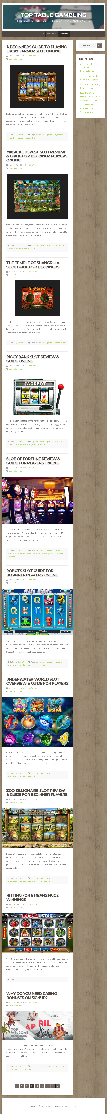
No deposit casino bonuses (46, 1066)
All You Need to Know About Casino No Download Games (89, 67)
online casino (20, 138)
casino (38, 135)
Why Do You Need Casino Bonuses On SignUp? (31, 995)
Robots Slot (36, 665)
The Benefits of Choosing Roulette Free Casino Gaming (90, 108)
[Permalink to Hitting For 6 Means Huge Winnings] (37, 933)
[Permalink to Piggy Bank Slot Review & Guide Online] (37, 394)
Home (42, 34)
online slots (26, 249)
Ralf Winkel (33, 56)
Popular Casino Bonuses (24, 1069)
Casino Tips (64, 34)
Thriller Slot (41, 445)
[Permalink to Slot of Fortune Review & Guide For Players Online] (37, 500)
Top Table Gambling (54, 15)
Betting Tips (51, 34)
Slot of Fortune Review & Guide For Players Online (33, 461)
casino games (46, 135)
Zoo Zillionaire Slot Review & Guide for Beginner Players (36, 792)
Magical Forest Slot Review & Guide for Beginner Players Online (36, 156)
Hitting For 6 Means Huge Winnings (32, 897)
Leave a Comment (15, 59)
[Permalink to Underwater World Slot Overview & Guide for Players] (37, 722)
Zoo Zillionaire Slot (43, 881)
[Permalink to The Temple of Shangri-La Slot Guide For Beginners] (37, 298)
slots (33, 138)
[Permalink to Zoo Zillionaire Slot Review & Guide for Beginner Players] (37, 828)
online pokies (12, 445)
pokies (28, 138)
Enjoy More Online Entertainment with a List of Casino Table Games (90, 96)
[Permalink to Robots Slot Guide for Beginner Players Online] (37, 612)
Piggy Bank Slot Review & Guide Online (32, 359)
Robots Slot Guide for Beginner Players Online (32, 572)
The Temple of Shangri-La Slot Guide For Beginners (32, 264)
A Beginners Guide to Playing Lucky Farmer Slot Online (36, 49)
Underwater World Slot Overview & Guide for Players (37, 681)
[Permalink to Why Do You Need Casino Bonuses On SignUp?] (37, 1025)
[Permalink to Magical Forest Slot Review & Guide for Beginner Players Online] (37, 196)
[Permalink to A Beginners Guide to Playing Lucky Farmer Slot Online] (37, 86)
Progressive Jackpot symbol (42, 554)
